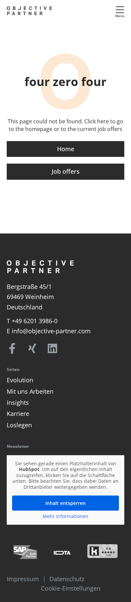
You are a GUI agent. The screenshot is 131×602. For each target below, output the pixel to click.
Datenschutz (66, 579)
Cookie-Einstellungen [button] (70, 588)
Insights (18, 402)
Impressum (23, 579)
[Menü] (120, 10)
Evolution (20, 380)
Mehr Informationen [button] (65, 516)
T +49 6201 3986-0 (32, 321)
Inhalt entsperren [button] (65, 503)
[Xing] (32, 348)
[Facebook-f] (12, 348)
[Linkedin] (52, 348)
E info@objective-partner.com (49, 331)
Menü (119, 15)
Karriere (18, 414)
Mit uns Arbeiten (30, 391)
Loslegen (19, 425)
